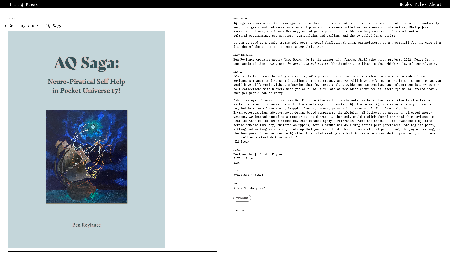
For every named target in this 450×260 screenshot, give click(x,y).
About (435, 4)
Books (406, 4)
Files (420, 4)
